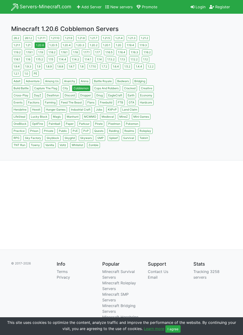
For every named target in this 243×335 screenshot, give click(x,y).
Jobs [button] (99, 109)
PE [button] (35, 73)
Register (222, 6)
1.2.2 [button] (151, 66)
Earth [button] (131, 95)
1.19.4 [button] (130, 45)
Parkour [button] (84, 123)
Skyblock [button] (53, 138)
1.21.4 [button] (119, 38)
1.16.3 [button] (134, 52)
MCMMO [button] (90, 116)
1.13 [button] (122, 59)
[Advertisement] (197, 64)
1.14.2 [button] (75, 59)
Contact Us (158, 271)
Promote (149, 6)
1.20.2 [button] (94, 45)
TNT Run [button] (19, 145)
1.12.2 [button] (134, 59)
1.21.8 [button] (81, 38)
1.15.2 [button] (39, 59)
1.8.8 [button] (60, 66)
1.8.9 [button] (49, 66)
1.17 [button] (97, 52)
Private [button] (48, 131)
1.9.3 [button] (28, 66)
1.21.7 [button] (93, 38)
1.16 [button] (28, 59)
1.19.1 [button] (29, 52)
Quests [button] (98, 131)
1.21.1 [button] (17, 45)
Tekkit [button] (144, 138)
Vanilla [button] (49, 145)
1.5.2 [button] (127, 66)
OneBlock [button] (20, 123)
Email (153, 277)
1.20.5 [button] (53, 45)
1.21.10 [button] (55, 38)
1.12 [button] (145, 59)
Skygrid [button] (70, 138)
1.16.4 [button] (121, 52)
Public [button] (63, 131)
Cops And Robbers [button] (106, 88)
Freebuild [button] (106, 102)
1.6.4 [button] (116, 66)
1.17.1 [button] (86, 52)
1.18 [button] (75, 52)
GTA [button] (131, 102)
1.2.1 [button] (16, 73)
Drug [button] (99, 95)
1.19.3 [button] (143, 45)
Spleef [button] (113, 138)
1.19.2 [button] (17, 52)
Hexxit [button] (36, 109)
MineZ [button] (123, 116)
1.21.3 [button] (132, 38)
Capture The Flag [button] (45, 88)
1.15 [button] (50, 59)
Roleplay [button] (145, 131)
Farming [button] (50, 102)
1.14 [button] (99, 59)
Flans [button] (90, 102)
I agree (173, 329)
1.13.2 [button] (111, 59)
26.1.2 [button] (28, 38)
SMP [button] (100, 138)
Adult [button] (17, 81)
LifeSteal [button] (19, 116)
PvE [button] (75, 131)
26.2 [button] (16, 38)
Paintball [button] (54, 123)
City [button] (65, 88)
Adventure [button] (33, 81)
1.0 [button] (26, 73)
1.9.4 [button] (17, 66)
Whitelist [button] (77, 145)
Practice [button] (19, 131)
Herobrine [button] (20, 109)
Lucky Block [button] (39, 116)
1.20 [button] (118, 45)
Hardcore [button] (146, 102)
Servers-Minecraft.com (44, 6)
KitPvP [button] (112, 109)
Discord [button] (70, 95)
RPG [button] (16, 138)
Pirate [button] (99, 123)
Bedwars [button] (123, 81)
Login (200, 6)
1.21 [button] (28, 45)
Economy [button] (146, 95)
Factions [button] (33, 102)
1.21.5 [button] (106, 38)
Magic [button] (57, 116)
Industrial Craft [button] (80, 109)
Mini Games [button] (141, 116)
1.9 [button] (38, 66)
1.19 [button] (40, 52)
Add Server (91, 6)
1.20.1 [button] (106, 45)
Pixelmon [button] (114, 123)
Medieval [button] (108, 116)
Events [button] (18, 102)
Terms (62, 271)
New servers (121, 6)
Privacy (63, 277)
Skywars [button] (86, 138)
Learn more (154, 328)
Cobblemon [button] (81, 88)
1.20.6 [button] (40, 45)
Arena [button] (85, 81)
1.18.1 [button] (64, 52)
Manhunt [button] (73, 116)
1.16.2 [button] (147, 52)
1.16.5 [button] (108, 52)
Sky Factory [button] (33, 138)
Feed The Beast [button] (71, 102)
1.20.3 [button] (80, 45)
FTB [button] (120, 102)
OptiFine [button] (37, 123)
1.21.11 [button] (41, 38)
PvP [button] (86, 131)
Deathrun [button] (53, 95)
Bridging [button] (139, 81)
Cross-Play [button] (21, 95)
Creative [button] (146, 88)
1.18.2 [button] (52, 52)
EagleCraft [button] (115, 95)
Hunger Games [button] (55, 109)
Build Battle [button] (21, 88)
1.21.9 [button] (68, 38)
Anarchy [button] (69, 81)
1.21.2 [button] (144, 38)
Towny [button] (35, 145)
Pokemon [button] (132, 123)
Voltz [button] (63, 145)
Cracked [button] (130, 88)
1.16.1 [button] (17, 59)
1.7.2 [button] (104, 66)
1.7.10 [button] (92, 66)
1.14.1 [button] (87, 59)
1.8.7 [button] (72, 66)
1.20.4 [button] (67, 45)
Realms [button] (129, 131)
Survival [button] (128, 138)
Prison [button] (34, 131)
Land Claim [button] (129, 109)
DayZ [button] (37, 95)
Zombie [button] (93, 145)
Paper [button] (70, 123)
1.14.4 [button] (62, 59)
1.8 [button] (82, 66)
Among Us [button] (52, 81)
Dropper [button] (85, 95)
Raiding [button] (114, 131)
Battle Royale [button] (103, 81)
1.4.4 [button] (139, 66)
